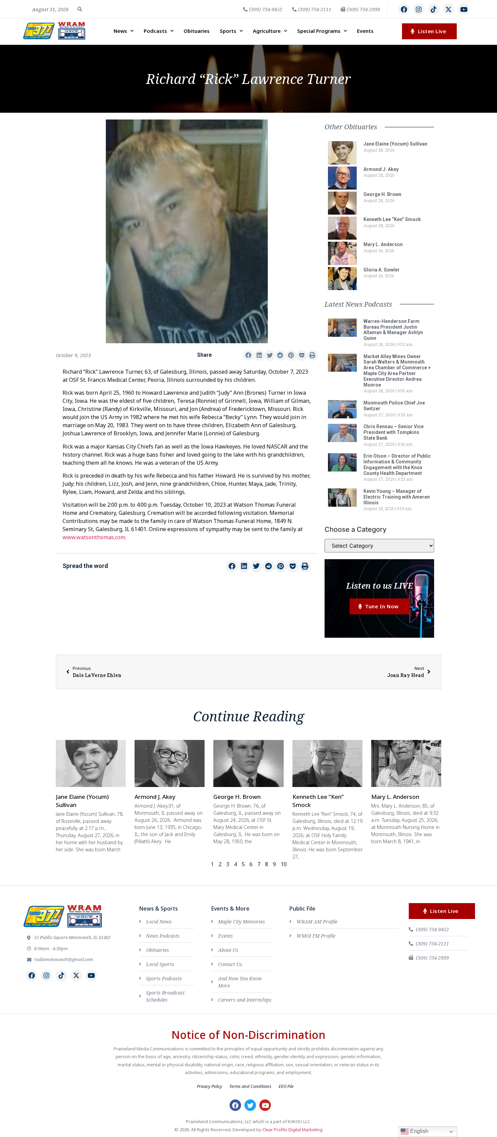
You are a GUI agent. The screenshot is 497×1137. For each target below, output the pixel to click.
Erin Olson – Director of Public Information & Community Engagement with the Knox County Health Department (397, 464)
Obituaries (197, 30)
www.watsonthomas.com (94, 537)
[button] (80, 9)
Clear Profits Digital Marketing (292, 1130)
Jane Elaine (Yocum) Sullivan (395, 144)
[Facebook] (403, 9)
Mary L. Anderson (383, 244)
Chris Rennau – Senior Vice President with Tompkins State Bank (393, 432)
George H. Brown (382, 194)
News (120, 30)
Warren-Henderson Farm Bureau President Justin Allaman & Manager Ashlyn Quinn (393, 330)
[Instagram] (418, 9)
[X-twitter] (448, 9)
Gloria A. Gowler (381, 269)
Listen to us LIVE (379, 585)
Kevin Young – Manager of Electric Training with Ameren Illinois (396, 496)
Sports (228, 30)
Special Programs (318, 30)
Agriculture (267, 30)
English (418, 1131)
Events (365, 30)
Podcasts (155, 30)
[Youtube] (463, 9)
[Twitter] (250, 1105)
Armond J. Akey (381, 169)
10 (284, 864)
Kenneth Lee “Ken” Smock (392, 219)
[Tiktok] (434, 9)
